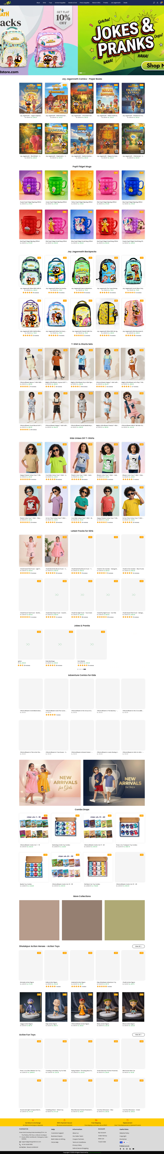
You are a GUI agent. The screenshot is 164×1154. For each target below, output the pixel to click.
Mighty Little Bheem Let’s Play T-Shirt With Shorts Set (138, 382)
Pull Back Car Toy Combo (92, 884)
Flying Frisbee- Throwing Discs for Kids (83, 1071)
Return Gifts (96, 3)
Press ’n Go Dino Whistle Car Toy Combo (32, 1071)
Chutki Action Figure (129, 982)
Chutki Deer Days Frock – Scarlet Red (57, 613)
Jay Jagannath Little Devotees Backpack (135, 331)
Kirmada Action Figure (27, 982)
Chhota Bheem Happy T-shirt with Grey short (59, 425)
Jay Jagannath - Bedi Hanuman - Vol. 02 (58, 116)
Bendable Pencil (29, 661)
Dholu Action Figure (103, 1024)
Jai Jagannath (116, 3)
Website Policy (124, 1133)
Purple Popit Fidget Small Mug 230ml (134, 241)
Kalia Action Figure (51, 982)
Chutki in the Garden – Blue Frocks (133, 569)
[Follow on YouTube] (133, 1149)
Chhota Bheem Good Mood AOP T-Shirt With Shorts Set (37, 425)
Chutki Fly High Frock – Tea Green (81, 613)
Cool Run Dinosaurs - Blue (105, 1110)
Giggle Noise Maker (62, 661)
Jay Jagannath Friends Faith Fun (82, 331)
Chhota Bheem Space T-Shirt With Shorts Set (34, 382)
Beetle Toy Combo (26, 884)
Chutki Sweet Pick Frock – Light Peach (31, 569)
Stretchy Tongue (93, 661)
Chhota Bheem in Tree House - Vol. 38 (57, 752)
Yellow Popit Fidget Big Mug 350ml (81, 202)
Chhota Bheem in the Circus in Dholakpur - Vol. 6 (86, 711)
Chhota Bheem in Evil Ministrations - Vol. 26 (33, 711)
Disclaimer (123, 1139)
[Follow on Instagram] (127, 1149)
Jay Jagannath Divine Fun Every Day (57, 331)
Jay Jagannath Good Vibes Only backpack (136, 288)
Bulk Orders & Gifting (58, 1139)
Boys (38, 3)
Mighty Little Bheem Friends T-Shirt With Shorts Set (111, 425)
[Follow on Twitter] (123, 1149)
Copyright (123, 1136)
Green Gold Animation (94, 1152)
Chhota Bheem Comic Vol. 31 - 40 (126, 884)
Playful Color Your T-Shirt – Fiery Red (31, 518)
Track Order (102, 1142)
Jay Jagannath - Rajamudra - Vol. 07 (57, 156)
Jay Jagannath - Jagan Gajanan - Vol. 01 (33, 116)
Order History (102, 1136)
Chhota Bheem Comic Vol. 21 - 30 (62, 884)
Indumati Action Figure (78, 982)
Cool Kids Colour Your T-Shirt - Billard (83, 518)
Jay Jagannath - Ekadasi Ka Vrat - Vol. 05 (136, 116)
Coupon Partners (78, 1139)
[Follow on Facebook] (120, 1149)
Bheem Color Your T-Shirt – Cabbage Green (110, 475)
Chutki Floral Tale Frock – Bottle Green (32, 613)
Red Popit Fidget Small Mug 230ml (107, 241)
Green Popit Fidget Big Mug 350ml (56, 202)
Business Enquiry (56, 1136)
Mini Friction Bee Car (129, 1071)
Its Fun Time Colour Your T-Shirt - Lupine (58, 518)
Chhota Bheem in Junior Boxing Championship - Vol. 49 (114, 752)
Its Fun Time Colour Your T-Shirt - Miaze (135, 518)
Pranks (105, 3)
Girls (44, 3)
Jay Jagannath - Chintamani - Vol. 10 (134, 156)
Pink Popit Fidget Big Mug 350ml (106, 202)
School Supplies (60, 3)
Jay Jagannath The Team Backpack (108, 288)
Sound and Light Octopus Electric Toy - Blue (33, 1110)
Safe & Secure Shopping (80, 1148)
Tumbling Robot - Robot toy (54, 1110)
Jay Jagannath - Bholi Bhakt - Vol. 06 (31, 156)
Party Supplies (84, 3)
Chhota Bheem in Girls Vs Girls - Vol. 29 (135, 752)
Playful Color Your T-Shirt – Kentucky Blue (84, 475)
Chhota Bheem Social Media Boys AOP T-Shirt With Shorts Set (90, 425)
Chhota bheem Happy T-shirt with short (108, 382)
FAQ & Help (54, 1142)
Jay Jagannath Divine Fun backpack (57, 288)
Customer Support (57, 1133)
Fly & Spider (123, 661)
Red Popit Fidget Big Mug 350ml (30, 241)
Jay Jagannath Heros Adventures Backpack (85, 288)
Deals (125, 3)
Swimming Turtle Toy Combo (61, 845)
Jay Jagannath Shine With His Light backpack (111, 331)
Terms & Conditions (79, 1142)
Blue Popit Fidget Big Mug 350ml (132, 202)
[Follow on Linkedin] (130, 1149)
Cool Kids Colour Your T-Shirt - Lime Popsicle (60, 475)
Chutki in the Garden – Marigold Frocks (109, 569)
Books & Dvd (72, 3)
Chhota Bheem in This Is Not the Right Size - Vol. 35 (36, 752)
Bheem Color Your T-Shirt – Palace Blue (135, 475)
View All (137, 946)
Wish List (101, 1139)
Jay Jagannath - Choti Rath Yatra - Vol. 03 (84, 116)
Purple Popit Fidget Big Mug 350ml (30, 202)
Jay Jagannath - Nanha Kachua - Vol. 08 (84, 156)
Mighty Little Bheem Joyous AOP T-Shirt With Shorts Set (62, 382)
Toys (50, 3)
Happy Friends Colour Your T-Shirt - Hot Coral (111, 518)
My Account (102, 1133)
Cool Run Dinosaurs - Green (131, 1110)
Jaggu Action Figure (26, 1024)
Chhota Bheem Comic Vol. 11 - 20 (94, 845)
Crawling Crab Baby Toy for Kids (56, 1071)
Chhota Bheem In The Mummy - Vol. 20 (109, 711)
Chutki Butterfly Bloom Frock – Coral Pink (58, 569)
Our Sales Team (78, 1136)
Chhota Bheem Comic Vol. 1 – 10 (30, 845)
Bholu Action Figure (129, 1024)
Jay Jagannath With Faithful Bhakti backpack (34, 331)
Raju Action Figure (51, 1024)
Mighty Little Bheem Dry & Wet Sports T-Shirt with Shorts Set (89, 382)
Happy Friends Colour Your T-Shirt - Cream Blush (35, 475)
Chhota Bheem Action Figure (80, 1024)
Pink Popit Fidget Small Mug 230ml (56, 241)
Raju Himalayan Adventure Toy (106, 982)
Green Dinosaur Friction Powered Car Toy (110, 1071)
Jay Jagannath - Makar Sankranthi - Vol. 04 (110, 116)
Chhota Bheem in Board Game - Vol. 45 (83, 752)
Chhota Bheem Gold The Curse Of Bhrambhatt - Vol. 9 (63, 711)
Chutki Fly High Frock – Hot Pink (106, 613)
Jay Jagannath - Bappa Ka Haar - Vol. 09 (110, 156)
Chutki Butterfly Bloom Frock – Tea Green (84, 569)
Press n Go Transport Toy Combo (126, 845)
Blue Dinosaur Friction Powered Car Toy (83, 1110)
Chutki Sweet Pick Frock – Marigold (133, 613)
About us (76, 1133)
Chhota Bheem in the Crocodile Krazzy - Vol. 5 (137, 711)
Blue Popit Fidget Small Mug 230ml (82, 241)
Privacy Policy (77, 1145)
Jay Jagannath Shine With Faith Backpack (33, 288)
